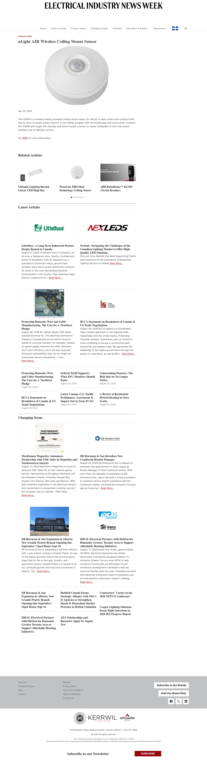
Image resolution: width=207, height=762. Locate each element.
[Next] (131, 177)
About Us (22, 682)
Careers (21, 694)
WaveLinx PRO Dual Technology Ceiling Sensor (75, 188)
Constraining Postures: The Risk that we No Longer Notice (116, 376)
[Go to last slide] (22, 177)
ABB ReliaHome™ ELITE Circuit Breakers (116, 188)
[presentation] (36, 172)
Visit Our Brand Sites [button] (173, 693)
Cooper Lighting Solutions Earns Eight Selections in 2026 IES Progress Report (116, 610)
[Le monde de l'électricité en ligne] (175, 28)
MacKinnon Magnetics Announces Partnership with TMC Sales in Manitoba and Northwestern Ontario (49, 459)
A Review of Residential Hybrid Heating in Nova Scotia (114, 397)
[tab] (71, 197)
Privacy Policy (69, 686)
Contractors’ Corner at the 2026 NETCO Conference (116, 594)
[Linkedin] (186, 701)
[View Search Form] (185, 28)
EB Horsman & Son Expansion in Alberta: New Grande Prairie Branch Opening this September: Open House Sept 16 (47, 542)
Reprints (67, 682)
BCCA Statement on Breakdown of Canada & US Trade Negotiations (107, 323)
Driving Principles (26, 686)
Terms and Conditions (73, 690)
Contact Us (68, 698)
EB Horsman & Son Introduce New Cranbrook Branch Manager (101, 457)
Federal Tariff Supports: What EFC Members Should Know (78, 376)
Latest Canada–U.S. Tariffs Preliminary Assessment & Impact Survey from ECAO (77, 397)
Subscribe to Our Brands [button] (171, 685)
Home (43, 28)
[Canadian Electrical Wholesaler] (27, 28)
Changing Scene (99, 28)
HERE (25, 138)
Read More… (55, 277)
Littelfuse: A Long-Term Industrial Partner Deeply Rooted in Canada (48, 247)
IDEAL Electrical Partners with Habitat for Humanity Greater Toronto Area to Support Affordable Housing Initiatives (106, 542)
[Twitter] (179, 701)
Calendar (117, 28)
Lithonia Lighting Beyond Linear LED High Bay (33, 188)
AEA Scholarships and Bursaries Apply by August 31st (77, 621)
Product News (78, 28)
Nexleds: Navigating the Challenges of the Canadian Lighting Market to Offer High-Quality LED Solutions (105, 249)
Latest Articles (58, 28)
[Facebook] (171, 701)
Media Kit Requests (72, 694)
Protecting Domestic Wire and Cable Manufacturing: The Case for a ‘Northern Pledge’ (47, 325)
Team (20, 690)
